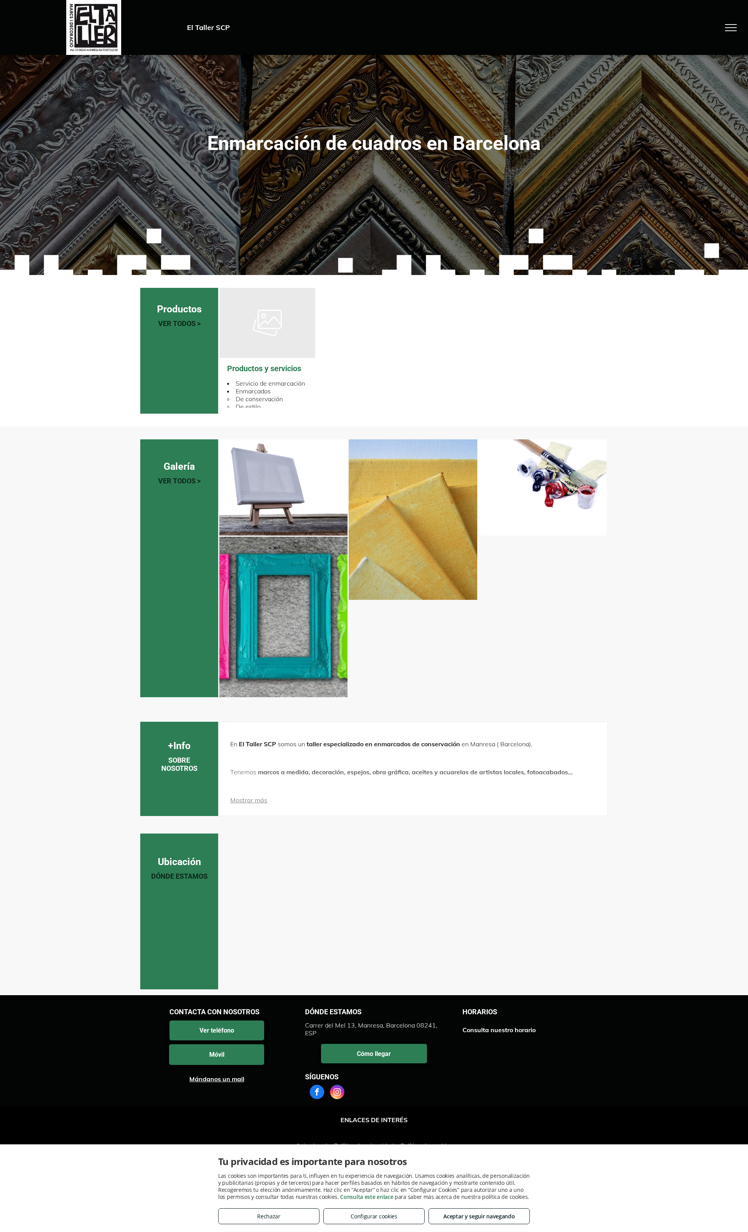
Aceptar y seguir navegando (479, 1216)
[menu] (731, 28)
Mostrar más (248, 800)
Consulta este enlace (366, 1196)
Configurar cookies (374, 1216)
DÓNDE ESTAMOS (179, 876)
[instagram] (337, 1093)
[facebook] (317, 1093)
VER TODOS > (179, 323)
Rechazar (268, 1216)
